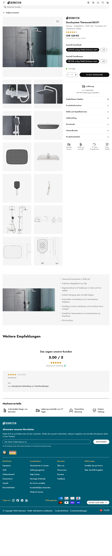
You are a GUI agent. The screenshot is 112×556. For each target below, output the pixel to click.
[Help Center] (93, 2)
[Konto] (98, 2)
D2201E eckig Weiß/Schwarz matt (82, 49)
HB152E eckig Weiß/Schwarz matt (82, 61)
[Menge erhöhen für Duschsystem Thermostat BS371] (76, 75)
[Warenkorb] (107, 2)
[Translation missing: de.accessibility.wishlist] (103, 2)
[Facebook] (17, 500)
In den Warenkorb (94, 75)
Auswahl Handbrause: (74, 56)
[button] (70, 32)
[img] (12, 375)
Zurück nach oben (96, 502)
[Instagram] (13, 500)
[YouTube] (26, 500)
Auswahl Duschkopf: (74, 45)
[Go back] (4, 12)
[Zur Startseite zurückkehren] (14, 2)
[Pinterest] (22, 500)
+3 (103, 49)
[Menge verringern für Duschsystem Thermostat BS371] (68, 75)
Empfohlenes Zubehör (74, 99)
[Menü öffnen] (4, 2)
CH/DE (106, 510)
